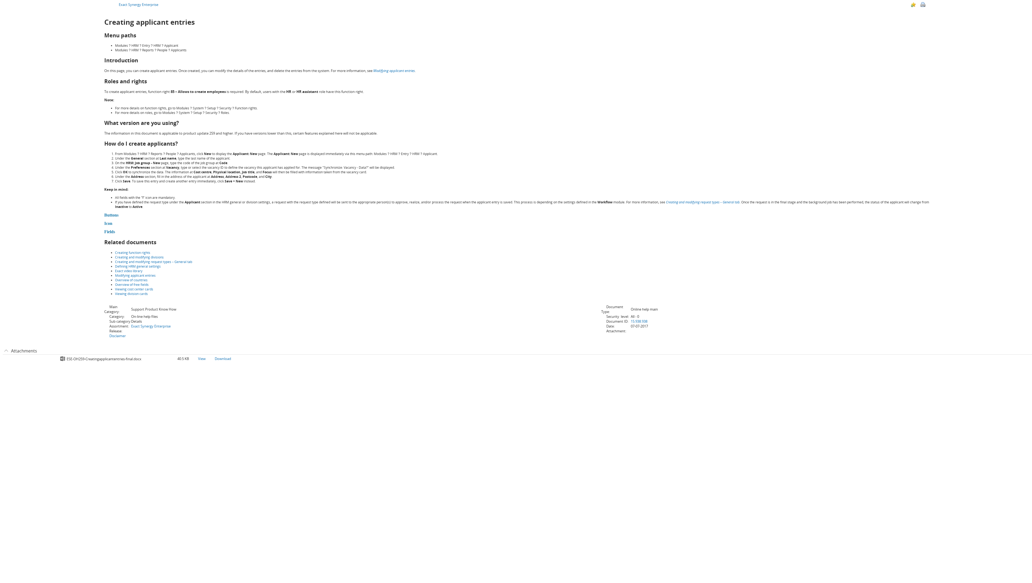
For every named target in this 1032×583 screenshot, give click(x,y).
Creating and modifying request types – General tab (703, 202)
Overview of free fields (132, 284)
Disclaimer (117, 335)
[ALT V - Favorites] (913, 4)
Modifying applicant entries (394, 70)
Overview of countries (131, 280)
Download (223, 358)
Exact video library (128, 271)
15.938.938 (639, 321)
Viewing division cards (131, 294)
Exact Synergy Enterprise (138, 4)
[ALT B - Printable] (923, 4)
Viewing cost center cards (134, 289)
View (202, 358)
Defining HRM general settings (138, 266)
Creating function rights (132, 252)
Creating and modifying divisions (139, 257)
